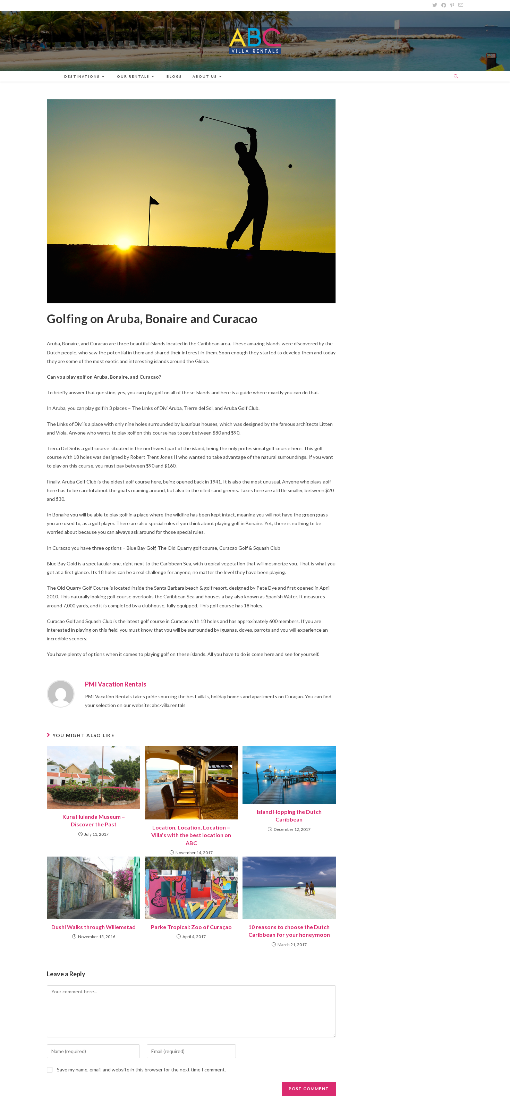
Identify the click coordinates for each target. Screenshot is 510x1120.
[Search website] (456, 77)
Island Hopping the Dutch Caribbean (289, 815)
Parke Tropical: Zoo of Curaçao (191, 927)
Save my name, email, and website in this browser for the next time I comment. (141, 1069)
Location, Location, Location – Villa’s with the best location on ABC (191, 835)
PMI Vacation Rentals (115, 684)
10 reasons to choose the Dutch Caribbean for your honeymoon (289, 931)
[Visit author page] (61, 693)
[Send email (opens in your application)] (459, 5)
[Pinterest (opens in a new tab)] (452, 5)
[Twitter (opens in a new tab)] (434, 5)
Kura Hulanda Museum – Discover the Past (93, 820)
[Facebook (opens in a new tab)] (443, 5)
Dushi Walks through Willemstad (93, 927)
